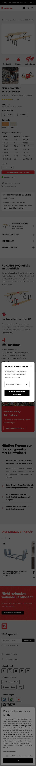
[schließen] (31, 366)
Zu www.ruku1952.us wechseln (17, 393)
